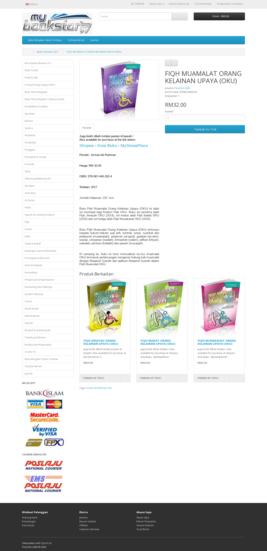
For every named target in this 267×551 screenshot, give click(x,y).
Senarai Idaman (145, 525)
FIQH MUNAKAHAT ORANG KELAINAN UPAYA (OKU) (217, 342)
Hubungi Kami (30, 517)
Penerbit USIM (182, 88)
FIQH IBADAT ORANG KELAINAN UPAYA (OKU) (158, 342)
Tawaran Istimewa (89, 529)
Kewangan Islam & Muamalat (40, 250)
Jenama (83, 517)
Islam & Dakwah (33, 265)
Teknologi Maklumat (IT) (38, 178)
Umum (28, 301)
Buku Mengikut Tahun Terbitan (45, 40)
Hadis (28, 207)
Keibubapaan (32, 315)
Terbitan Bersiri (76, 40)
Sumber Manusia (34, 294)
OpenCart (46, 543)
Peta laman (28, 525)
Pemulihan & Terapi (35, 157)
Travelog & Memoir (35, 337)
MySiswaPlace (134, 145)
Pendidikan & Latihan (36, 106)
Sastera (29, 128)
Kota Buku (107, 145)
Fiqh (27, 222)
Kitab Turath (31, 70)
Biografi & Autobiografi (37, 330)
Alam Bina (30, 193)
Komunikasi (31, 272)
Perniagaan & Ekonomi (37, 258)
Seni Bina (30, 186)
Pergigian (30, 149)
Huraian (86, 127)
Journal (94, 40)
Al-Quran (30, 200)
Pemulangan (29, 521)
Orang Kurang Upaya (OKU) (40, 84)
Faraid (28, 229)
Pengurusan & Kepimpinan (39, 279)
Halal (27, 236)
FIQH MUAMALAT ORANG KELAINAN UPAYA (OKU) (94, 51)
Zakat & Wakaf (33, 243)
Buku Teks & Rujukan (36, 92)
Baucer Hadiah (87, 521)
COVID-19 (30, 352)
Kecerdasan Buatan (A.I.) (38, 63)
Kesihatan (30, 135)
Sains (27, 171)
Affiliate (83, 525)
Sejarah (29, 323)
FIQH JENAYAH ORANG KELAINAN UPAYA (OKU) (100, 342)
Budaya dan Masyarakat (38, 344)
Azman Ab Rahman (96, 388)
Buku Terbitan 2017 (47, 51)
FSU (110, 388)
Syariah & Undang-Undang (39, 214)
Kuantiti (169, 111)
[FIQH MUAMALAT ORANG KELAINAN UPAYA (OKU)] (119, 90)
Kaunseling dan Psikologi (38, 287)
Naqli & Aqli (31, 77)
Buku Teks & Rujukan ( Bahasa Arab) (44, 99)
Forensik (29, 164)
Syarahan (30, 113)
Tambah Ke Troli (205, 129)
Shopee (86, 145)
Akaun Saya (142, 517)
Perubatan (30, 142)
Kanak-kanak (32, 308)
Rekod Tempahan (146, 521)
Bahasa (29, 121)
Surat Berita (142, 529)
